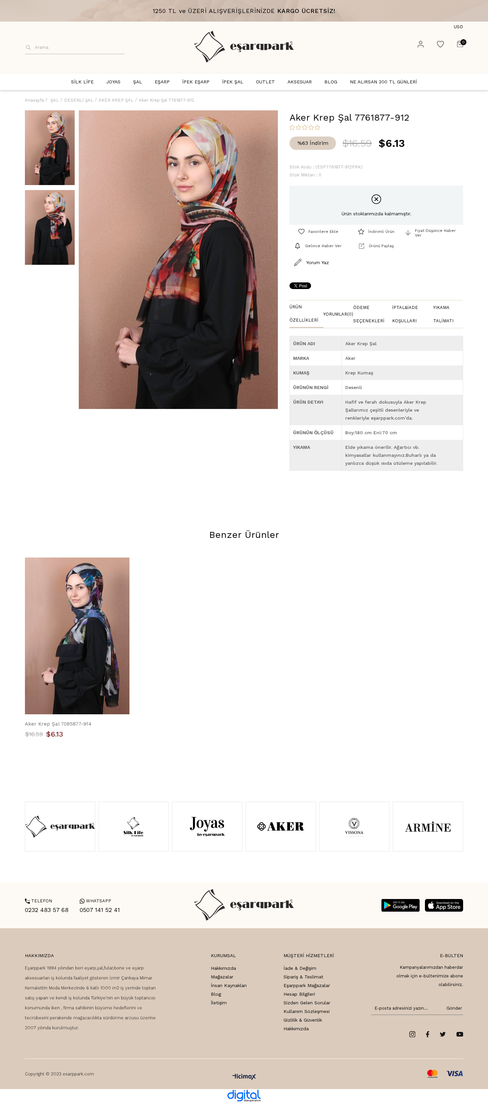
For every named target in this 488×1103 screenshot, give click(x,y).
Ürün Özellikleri (303, 313)
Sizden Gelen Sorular (307, 1002)
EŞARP (162, 81)
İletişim (219, 1002)
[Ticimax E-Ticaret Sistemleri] (244, 1077)
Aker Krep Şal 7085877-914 (58, 724)
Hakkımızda (223, 968)
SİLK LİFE (82, 81)
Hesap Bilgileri (299, 994)
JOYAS (113, 81)
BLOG (330, 81)
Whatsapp (95, 900)
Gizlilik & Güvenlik (303, 1020)
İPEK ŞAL (232, 81)
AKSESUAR (299, 81)
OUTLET (265, 81)
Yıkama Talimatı (443, 314)
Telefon (38, 900)
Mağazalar (222, 976)
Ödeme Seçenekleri (368, 314)
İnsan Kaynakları (229, 985)
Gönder (453, 1008)
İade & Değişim (300, 968)
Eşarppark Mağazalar (307, 985)
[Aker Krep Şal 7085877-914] (77, 636)
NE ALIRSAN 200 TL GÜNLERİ (383, 81)
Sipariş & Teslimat (303, 976)
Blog (216, 994)
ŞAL (137, 81)
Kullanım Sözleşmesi (307, 1011)
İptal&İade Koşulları (405, 314)
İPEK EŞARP (195, 81)
